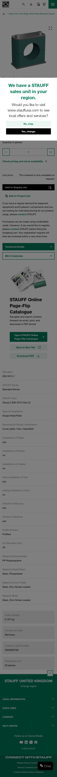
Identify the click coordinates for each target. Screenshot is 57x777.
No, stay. (28, 123)
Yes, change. (28, 131)
